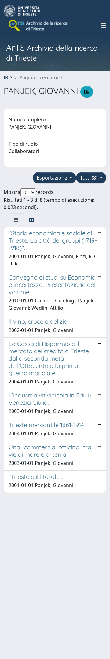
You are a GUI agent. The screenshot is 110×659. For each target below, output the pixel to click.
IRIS (8, 77)
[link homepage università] (38, 25)
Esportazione (52, 177)
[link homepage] (24, 11)
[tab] (16, 219)
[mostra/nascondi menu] (103, 26)
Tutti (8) (89, 177)
